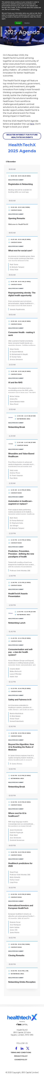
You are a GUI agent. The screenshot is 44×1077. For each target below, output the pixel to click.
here (32, 124)
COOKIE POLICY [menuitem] (20, 1060)
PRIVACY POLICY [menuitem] (21, 1056)
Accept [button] (18, 23)
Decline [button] (27, 23)
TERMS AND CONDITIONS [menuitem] (21, 1052)
